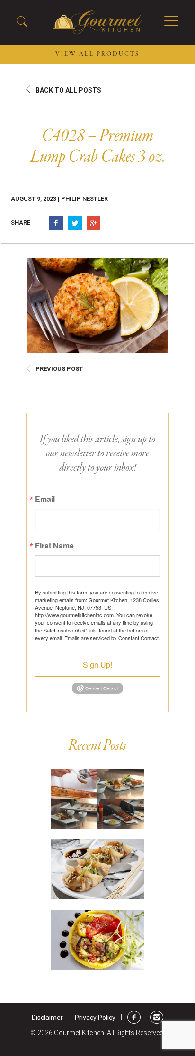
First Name (54, 545)
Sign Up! (97, 664)
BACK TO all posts (68, 90)
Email (45, 499)
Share (20, 222)
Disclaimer (47, 1017)
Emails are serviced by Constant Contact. (112, 637)
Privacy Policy (95, 1017)
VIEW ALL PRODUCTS (97, 54)
